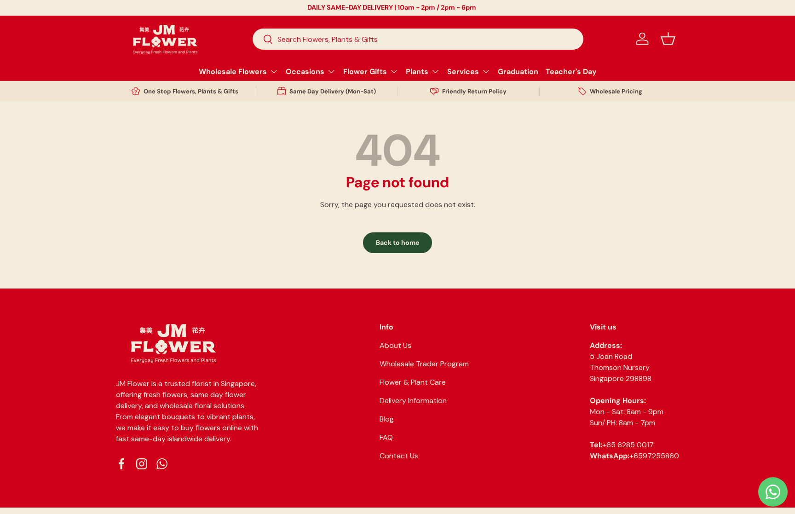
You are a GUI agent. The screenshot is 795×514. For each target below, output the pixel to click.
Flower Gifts (365, 71)
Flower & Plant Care (413, 382)
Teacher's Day (571, 71)
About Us (395, 345)
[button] (668, 39)
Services (463, 71)
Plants (417, 71)
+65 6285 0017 (628, 445)
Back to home (397, 242)
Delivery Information (413, 400)
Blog (387, 419)
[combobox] (418, 39)
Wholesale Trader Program (424, 364)
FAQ (386, 437)
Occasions (305, 71)
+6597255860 (654, 456)
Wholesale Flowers (233, 71)
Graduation (518, 71)
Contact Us (399, 456)
